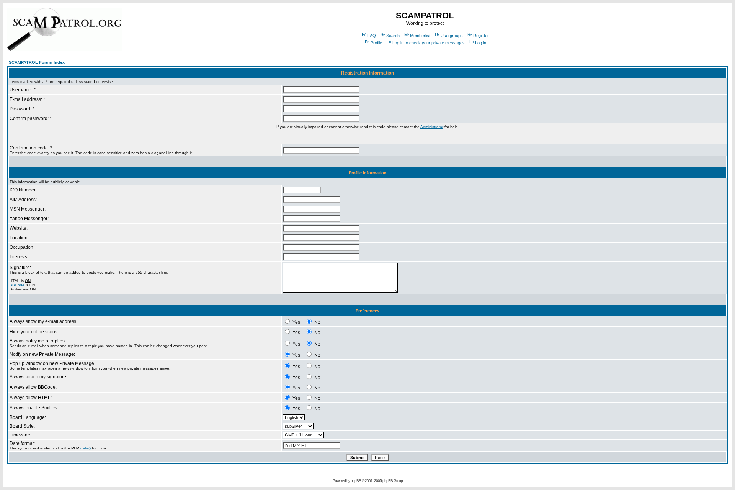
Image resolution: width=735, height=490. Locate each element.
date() (85, 448)
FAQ (372, 35)
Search (393, 35)
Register (481, 35)
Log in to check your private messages (428, 43)
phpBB (356, 481)
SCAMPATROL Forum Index (37, 62)
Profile (376, 43)
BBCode (17, 285)
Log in (480, 43)
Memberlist (420, 35)
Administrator (431, 127)
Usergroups (452, 35)
